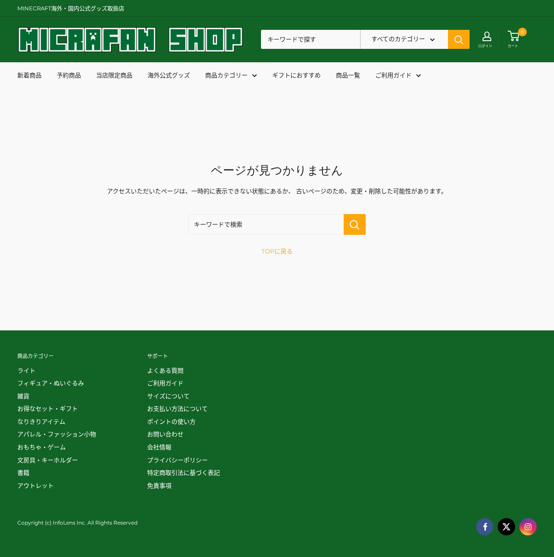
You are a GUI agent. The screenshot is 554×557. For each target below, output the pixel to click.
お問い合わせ (165, 434)
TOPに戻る (277, 251)
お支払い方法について (177, 409)
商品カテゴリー (226, 75)
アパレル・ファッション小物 (56, 434)
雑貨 (23, 396)
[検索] (459, 39)
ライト (26, 371)
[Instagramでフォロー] (528, 526)
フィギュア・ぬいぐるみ (50, 383)
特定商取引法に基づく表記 (183, 473)
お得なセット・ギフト (47, 409)
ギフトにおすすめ (296, 75)
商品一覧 (348, 75)
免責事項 (159, 486)
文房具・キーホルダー (47, 460)
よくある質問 (165, 371)
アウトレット (35, 486)
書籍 (23, 473)
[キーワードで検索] (355, 224)
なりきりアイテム (41, 422)
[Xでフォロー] (506, 526)
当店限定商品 (114, 75)
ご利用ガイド (393, 75)
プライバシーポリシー (177, 460)
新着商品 (29, 75)
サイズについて (168, 396)
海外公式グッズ (169, 75)
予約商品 (69, 75)
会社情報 (159, 447)
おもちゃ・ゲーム (41, 447)
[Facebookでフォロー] (484, 526)
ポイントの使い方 (171, 422)
